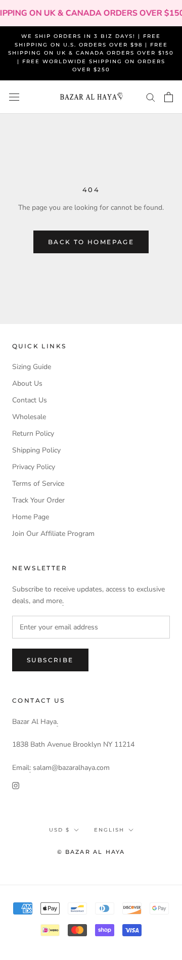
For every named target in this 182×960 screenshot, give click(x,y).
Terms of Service (38, 483)
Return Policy (33, 433)
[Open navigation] (14, 97)
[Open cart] (168, 97)
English (109, 830)
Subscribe (50, 660)
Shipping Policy (36, 450)
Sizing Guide (31, 367)
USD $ (59, 830)
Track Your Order (38, 500)
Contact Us (29, 400)
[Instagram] (15, 785)
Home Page (30, 517)
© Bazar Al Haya (91, 851)
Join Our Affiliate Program (53, 533)
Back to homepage (91, 242)
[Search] (150, 97)
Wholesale (29, 417)
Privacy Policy (33, 467)
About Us (27, 383)
